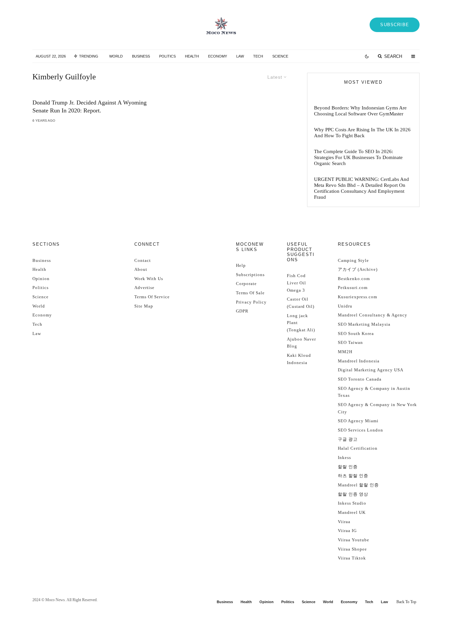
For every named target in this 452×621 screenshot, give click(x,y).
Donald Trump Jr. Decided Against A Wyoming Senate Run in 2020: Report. (89, 106)
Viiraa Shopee (352, 549)
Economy (217, 56)
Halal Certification (358, 448)
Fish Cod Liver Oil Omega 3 (296, 282)
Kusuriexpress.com (357, 296)
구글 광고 (348, 439)
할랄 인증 (348, 466)
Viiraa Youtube (353, 539)
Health (192, 56)
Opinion (41, 278)
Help (241, 265)
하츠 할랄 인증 (353, 475)
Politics (167, 56)
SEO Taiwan (350, 342)
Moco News (55, 600)
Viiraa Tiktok (352, 558)
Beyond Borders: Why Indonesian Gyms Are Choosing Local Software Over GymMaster (360, 110)
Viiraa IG (347, 530)
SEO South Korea (356, 333)
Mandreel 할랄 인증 (358, 484)
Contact (142, 260)
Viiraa (344, 521)
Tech (258, 56)
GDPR (242, 311)
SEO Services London (360, 430)
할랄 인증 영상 (353, 494)
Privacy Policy (251, 302)
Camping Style (353, 260)
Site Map (143, 306)
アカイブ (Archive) (358, 269)
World (116, 56)
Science (280, 56)
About (140, 269)
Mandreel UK (352, 512)
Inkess (344, 457)
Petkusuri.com (353, 287)
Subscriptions (250, 274)
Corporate (246, 283)
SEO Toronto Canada (360, 379)
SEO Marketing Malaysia (364, 324)
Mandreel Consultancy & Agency (372, 314)
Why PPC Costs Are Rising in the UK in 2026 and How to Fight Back (362, 132)
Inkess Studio (352, 503)
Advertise (144, 287)
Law (240, 56)
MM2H (345, 351)
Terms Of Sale (250, 292)
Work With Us (148, 278)
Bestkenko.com (354, 278)
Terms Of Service (152, 296)
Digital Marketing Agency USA (370, 369)
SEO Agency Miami (358, 420)
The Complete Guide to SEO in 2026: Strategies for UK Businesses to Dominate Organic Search (358, 157)
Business (141, 56)
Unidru (345, 306)
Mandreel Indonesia (359, 360)
